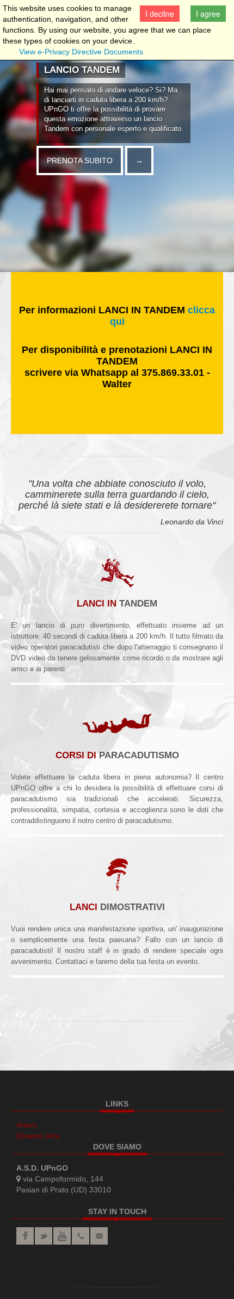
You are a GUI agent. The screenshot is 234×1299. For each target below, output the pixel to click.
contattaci (99, 1236)
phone (80, 1236)
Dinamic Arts (37, 1135)
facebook (25, 1236)
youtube (62, 1236)
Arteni (26, 1125)
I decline (159, 13)
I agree (208, 13)
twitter (43, 1236)
